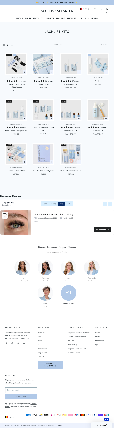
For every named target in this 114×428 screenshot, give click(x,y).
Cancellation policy (25, 425)
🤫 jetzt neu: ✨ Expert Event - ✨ (57, 2)
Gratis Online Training (77, 336)
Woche (53, 204)
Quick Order (83, 18)
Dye (96, 345)
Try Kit (97, 81)
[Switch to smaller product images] (8, 45)
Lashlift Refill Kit (70, 131)
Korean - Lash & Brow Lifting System (16, 86)
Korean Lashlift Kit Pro (16, 171)
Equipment (60, 18)
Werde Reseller (74, 353)
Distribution (42, 349)
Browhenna (99, 341)
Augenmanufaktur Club (77, 349)
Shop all (19, 18)
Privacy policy (14, 425)
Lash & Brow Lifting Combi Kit (43, 129)
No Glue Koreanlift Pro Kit (70, 171)
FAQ (39, 345)
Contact (41, 357)
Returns (34, 425)
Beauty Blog (72, 345)
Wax (42, 18)
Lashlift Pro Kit (43, 84)
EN (95, 9)
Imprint (7, 425)
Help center (42, 353)
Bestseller (71, 18)
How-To (71, 341)
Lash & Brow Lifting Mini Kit (16, 131)
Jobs (39, 336)
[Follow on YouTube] (24, 343)
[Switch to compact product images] (12, 45)
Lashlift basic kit (70, 84)
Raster (68, 204)
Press (40, 341)
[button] (101, 425)
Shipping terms (41, 425)
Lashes (28, 18)
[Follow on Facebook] (6, 343)
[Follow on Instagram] (12, 343)
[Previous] (105, 204)
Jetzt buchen (101, 229)
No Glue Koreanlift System (43, 171)
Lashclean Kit (98, 131)
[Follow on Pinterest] (18, 343)
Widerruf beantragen (50, 364)
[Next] (110, 204)
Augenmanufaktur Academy (79, 332)
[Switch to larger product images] (4, 45)
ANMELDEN (21, 396)
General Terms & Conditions (54, 425)
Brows (36, 18)
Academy (94, 18)
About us (41, 332)
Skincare (50, 18)
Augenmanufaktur (16, 77)
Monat (45, 204)
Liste (61, 204)
